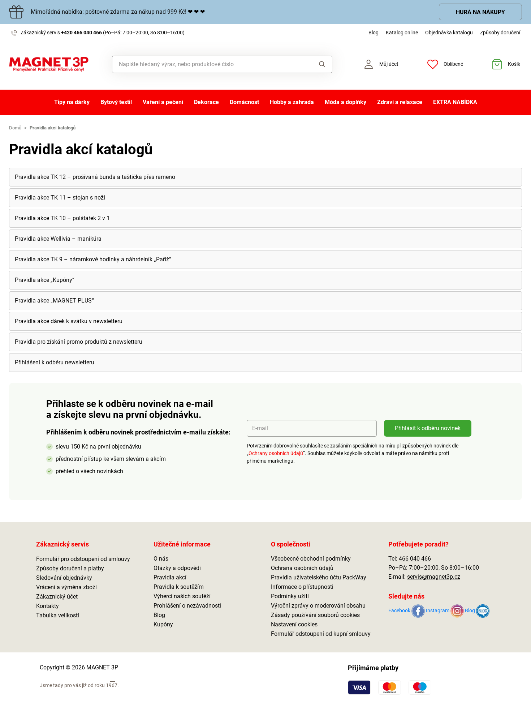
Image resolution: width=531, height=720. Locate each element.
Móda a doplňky (345, 102)
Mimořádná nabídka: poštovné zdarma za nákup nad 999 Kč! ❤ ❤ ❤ (118, 11)
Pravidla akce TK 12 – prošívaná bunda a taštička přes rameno (95, 176)
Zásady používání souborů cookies (315, 615)
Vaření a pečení (163, 102)
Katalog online (402, 32)
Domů (15, 127)
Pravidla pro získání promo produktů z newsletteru (78, 341)
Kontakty (47, 606)
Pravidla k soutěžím (179, 586)
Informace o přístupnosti (302, 586)
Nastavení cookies (294, 624)
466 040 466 (415, 558)
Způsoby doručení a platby (70, 568)
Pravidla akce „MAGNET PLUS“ (54, 300)
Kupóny (163, 624)
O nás (161, 558)
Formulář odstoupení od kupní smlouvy (321, 633)
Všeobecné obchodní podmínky (311, 558)
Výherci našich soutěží (182, 596)
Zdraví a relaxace (399, 102)
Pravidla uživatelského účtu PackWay (318, 577)
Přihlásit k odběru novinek (428, 428)
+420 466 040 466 (81, 32)
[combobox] (205, 64)
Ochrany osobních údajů (276, 453)
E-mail (260, 428)
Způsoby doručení (500, 32)
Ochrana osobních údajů (302, 568)
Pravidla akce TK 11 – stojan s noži (60, 197)
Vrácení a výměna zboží (66, 587)
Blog (373, 32)
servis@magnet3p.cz (433, 576)
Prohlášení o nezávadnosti (187, 605)
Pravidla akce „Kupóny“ (44, 280)
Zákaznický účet (57, 596)
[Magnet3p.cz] (48, 64)
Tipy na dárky (72, 102)
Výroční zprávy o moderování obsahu (318, 605)
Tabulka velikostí (57, 615)
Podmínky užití (290, 596)
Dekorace (206, 102)
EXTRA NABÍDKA (455, 102)
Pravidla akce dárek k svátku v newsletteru (68, 321)
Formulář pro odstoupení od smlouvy (83, 559)
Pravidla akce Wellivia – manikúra (58, 238)
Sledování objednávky (64, 577)
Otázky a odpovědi (177, 568)
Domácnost (244, 102)
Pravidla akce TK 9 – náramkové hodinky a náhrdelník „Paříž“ (93, 259)
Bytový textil (116, 102)
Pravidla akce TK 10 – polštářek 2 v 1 (62, 218)
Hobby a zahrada (292, 102)
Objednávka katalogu (449, 32)
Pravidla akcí (170, 577)
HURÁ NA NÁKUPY (480, 12)
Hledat (315, 64)
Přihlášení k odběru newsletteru (54, 362)
